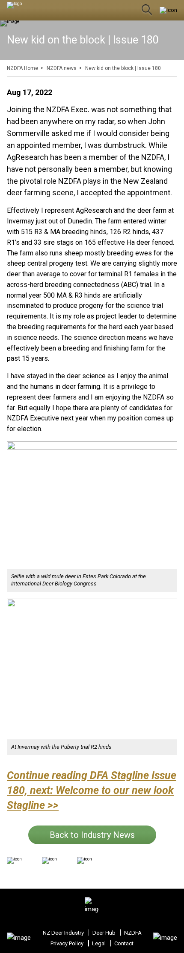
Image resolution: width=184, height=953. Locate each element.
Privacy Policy (66, 943)
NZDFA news (62, 68)
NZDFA (133, 933)
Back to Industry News (92, 835)
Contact (124, 943)
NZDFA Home (22, 68)
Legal (99, 943)
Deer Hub (104, 933)
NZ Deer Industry (63, 933)
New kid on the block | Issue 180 (123, 68)
